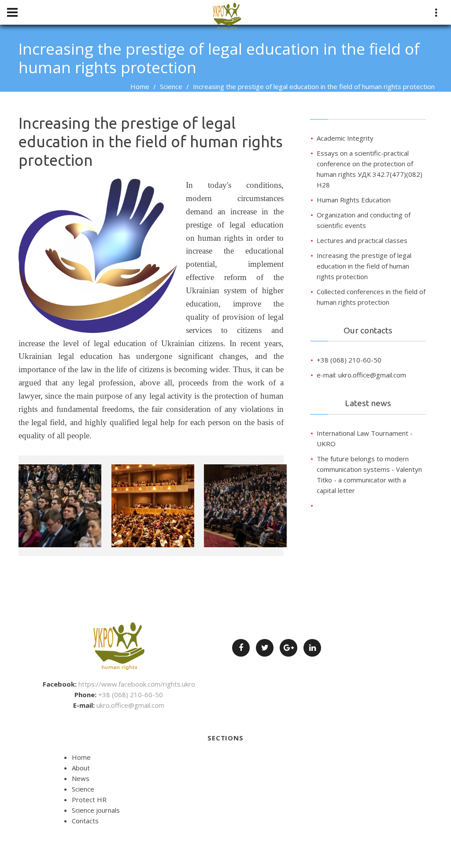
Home (139, 86)
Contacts (85, 820)
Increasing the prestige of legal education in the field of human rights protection (364, 266)
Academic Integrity (345, 138)
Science (171, 86)
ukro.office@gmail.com (130, 705)
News (80, 778)
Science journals (96, 810)
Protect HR (89, 799)
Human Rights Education (354, 199)
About (81, 767)
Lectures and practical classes (362, 240)
